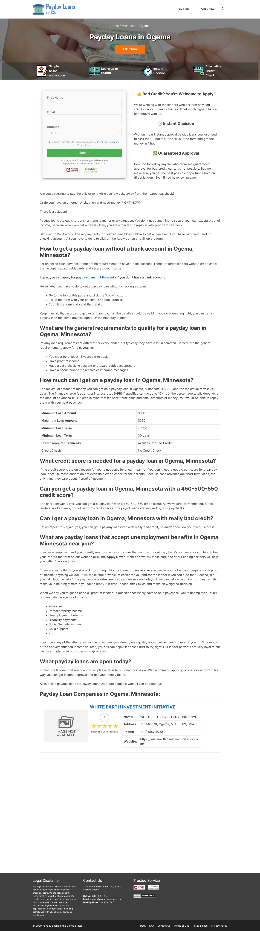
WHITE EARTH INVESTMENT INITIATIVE (132, 707)
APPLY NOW (130, 49)
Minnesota (129, 26)
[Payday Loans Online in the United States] (54, 9)
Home (114, 26)
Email (51, 112)
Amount (53, 127)
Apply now (207, 8)
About (142, 925)
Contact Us (163, 925)
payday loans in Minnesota (96, 277)
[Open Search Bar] (222, 9)
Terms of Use (83, 145)
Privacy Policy (108, 142)
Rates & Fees (200, 925)
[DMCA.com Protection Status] (144, 897)
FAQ (151, 925)
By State (184, 8)
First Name (55, 97)
